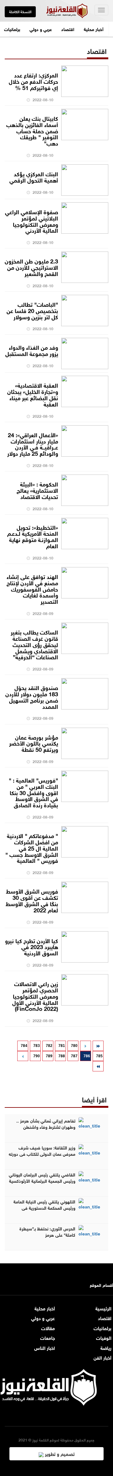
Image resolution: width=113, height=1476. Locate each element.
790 (36, 1056)
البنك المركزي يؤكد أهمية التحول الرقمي (33, 176)
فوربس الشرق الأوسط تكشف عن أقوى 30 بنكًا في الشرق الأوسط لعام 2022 (32, 900)
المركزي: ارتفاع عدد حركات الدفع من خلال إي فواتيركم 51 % (33, 81)
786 (86, 1056)
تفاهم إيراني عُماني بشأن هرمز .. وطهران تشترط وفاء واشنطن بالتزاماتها (45, 1126)
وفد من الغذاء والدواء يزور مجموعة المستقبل (31, 350)
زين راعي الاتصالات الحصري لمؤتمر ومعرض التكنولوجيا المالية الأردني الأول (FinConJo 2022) (35, 995)
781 (61, 1045)
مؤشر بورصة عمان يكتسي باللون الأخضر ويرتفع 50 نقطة (33, 743)
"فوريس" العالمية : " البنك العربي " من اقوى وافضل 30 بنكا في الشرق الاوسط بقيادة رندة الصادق (33, 792)
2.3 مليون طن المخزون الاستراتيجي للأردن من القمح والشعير (31, 267)
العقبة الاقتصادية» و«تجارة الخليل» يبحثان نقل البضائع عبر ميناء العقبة (32, 394)
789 (49, 1056)
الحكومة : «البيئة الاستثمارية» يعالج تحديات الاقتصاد (37, 490)
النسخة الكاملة (20, 11)
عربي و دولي (41, 29)
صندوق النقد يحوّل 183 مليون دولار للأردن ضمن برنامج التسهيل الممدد (31, 696)
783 (36, 1045)
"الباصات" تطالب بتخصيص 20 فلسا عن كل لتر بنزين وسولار (32, 310)
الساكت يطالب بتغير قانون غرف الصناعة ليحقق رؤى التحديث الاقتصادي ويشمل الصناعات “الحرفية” (34, 644)
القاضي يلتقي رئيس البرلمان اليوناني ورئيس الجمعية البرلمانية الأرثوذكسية (42, 1177)
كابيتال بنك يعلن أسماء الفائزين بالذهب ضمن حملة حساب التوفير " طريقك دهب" (32, 130)
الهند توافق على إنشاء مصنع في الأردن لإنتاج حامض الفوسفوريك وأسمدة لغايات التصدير (32, 588)
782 (49, 1045)
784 (24, 1045)
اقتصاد (67, 29)
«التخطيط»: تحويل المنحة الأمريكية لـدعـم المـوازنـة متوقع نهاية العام (32, 536)
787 (74, 1056)
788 (61, 1056)
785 (99, 1056)
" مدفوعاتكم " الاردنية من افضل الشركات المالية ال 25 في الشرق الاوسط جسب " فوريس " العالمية (31, 847)
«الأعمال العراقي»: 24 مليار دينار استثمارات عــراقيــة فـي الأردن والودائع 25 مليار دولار (32, 443)
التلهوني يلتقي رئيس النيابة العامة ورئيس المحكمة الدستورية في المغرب (44, 1207)
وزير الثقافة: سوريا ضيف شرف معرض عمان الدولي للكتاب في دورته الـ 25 (42, 1153)
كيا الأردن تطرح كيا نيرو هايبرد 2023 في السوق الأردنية (31, 946)
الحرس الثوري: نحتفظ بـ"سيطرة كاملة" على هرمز (47, 1231)
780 (74, 1045)
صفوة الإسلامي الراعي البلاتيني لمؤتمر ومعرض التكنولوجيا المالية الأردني (31, 220)
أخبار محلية (94, 29)
